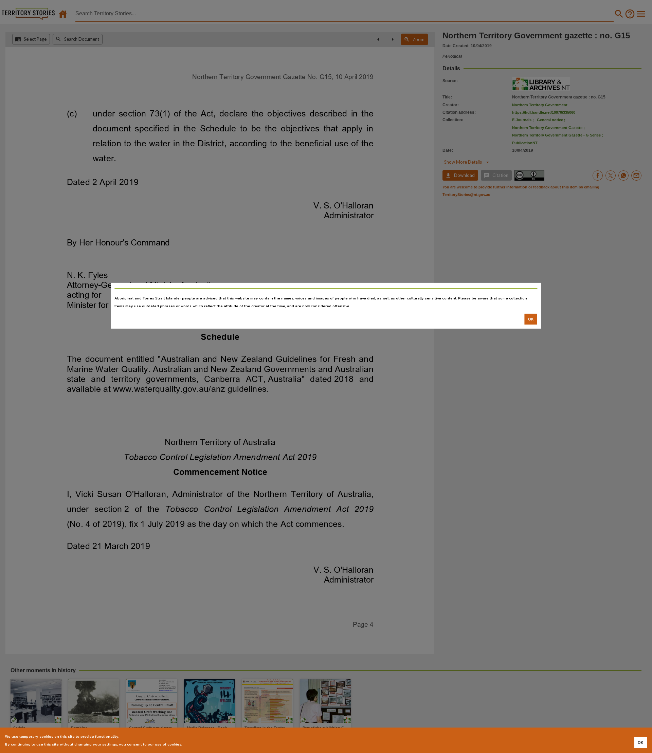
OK (531, 319)
